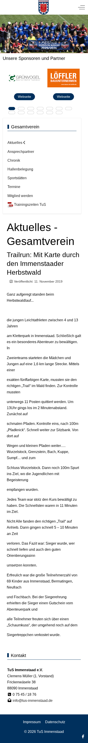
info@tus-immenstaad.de (33, 700)
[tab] (11, 108)
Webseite (24, 96)
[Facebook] (83, 736)
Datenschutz (55, 722)
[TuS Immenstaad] (43, 7)
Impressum (32, 722)
